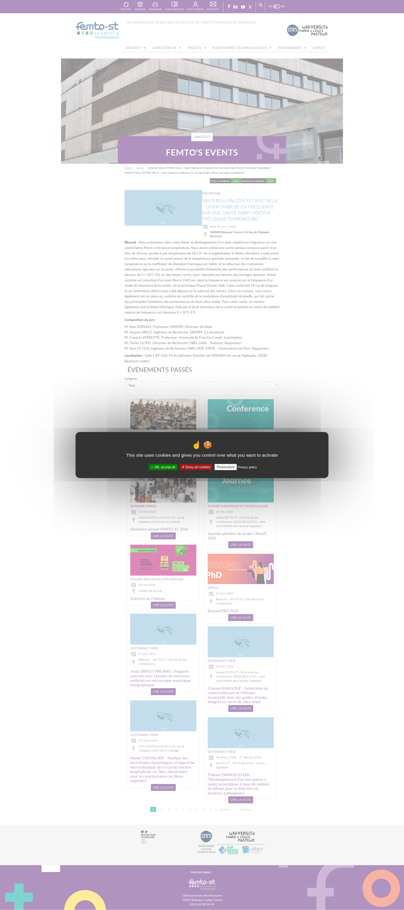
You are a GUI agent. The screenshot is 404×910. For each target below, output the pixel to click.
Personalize (226, 467)
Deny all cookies (197, 467)
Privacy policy (247, 467)
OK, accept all (164, 467)
